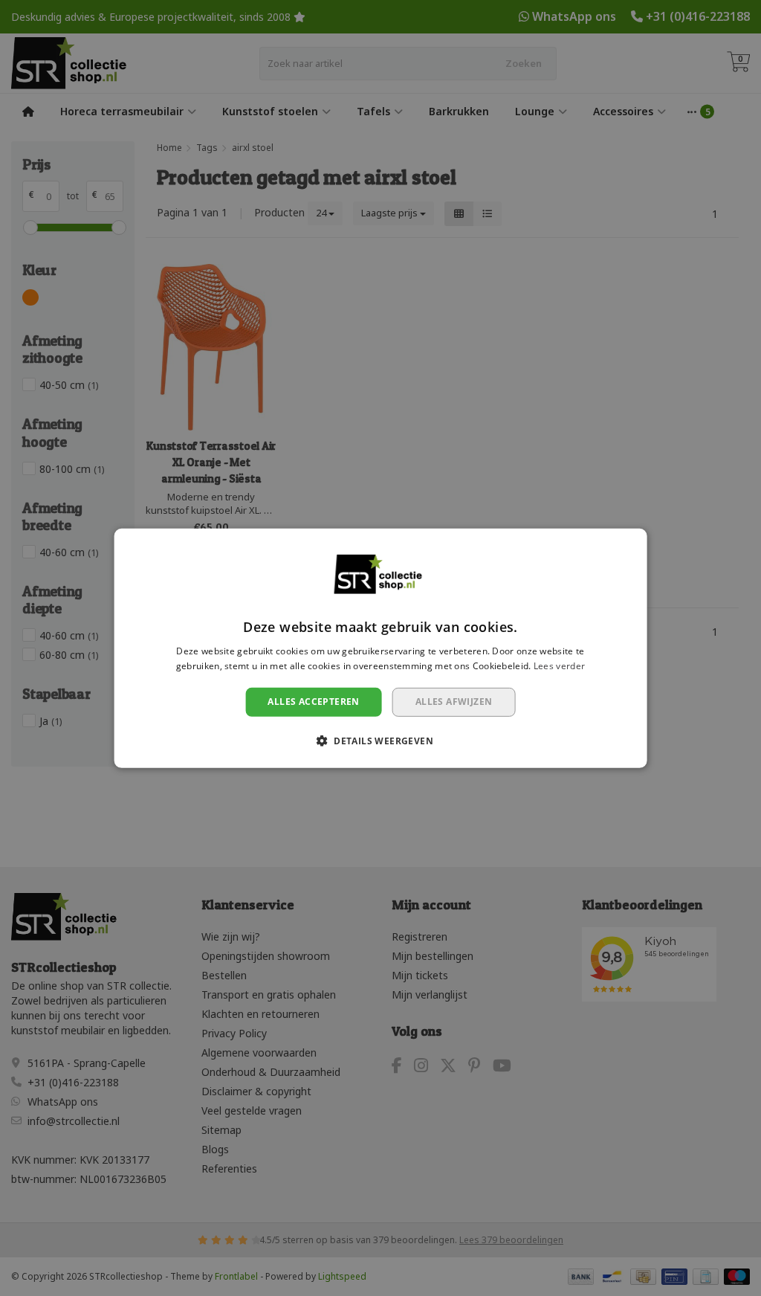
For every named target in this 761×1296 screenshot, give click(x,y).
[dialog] (380, 647)
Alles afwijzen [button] (454, 701)
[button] (380, 740)
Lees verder (559, 665)
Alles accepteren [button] (313, 701)
